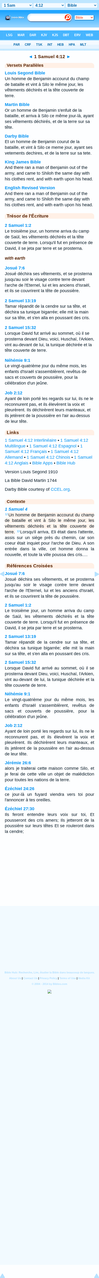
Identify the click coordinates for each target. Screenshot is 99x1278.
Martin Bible (17, 104)
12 (6, 514)
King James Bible (23, 162)
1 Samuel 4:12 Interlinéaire (30, 440)
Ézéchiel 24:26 (19, 788)
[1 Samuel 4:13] (93, 584)
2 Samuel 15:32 (20, 327)
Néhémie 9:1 (17, 360)
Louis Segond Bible (25, 73)
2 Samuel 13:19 (20, 300)
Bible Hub (65, 463)
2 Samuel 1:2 (18, 225)
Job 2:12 (13, 393)
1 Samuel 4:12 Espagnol (52, 446)
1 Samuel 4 (16, 509)
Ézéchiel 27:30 (19, 808)
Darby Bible (17, 136)
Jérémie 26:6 (18, 762)
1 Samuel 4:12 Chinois (48, 457)
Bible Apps (42, 463)
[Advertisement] (49, 876)
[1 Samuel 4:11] (6, 584)
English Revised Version (30, 187)
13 (18, 531)
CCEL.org (60, 489)
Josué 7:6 (15, 268)
